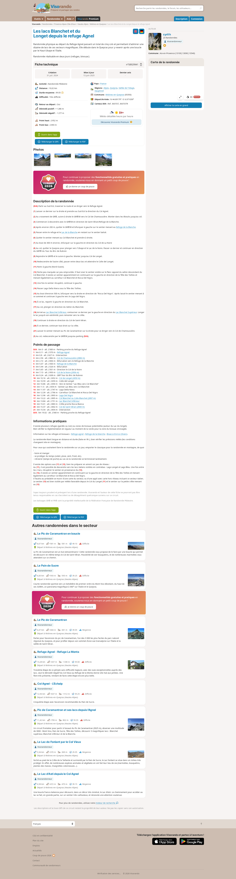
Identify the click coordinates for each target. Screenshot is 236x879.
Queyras (114, 88)
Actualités (37, 850)
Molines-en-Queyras (115, 94)
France (103, 83)
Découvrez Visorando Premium (115, 122)
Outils (37, 18)
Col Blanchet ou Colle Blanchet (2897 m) (77, 398)
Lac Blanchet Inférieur (56, 312)
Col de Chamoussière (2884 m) (71, 358)
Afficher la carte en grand (176, 105)
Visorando (36, 24)
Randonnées (54, 18)
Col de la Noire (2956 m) (68, 372)
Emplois (36, 845)
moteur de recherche (106, 803)
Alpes (106, 88)
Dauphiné (99, 91)
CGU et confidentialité (43, 835)
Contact (36, 860)
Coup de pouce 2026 (42, 855)
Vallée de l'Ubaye (126, 88)
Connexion (196, 18)
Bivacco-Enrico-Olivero (117, 434)
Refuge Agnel (63, 352)
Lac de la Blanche (69, 232)
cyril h (167, 34)
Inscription (181, 18)
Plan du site (38, 840)
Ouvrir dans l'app (49, 134)
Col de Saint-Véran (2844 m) (72, 407)
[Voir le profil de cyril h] (154, 41)
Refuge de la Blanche (126, 227)
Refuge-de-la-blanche (95, 434)
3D (195, 97)
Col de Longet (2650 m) (69, 378)
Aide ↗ (70, 18)
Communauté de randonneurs (47, 865)
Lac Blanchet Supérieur (126, 312)
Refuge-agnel (77, 434)
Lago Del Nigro (66, 395)
